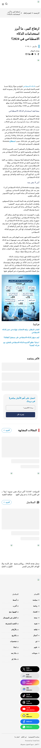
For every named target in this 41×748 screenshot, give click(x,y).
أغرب (15, 606)
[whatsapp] (32, 54)
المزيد (8, 430)
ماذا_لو (15, 659)
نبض (27, 676)
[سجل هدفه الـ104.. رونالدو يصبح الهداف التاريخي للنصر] (25, 551)
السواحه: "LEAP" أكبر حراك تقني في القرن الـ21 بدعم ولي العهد (26, 493)
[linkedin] (29, 54)
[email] (26, 54)
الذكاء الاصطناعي (29, 86)
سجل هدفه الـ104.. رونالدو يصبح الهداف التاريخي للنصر (26, 565)
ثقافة (35, 629)
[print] (38, 54)
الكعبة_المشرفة (11, 624)
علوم (35, 647)
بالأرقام (14, 630)
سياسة (35, 600)
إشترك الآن (20, 414)
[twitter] (35, 54)
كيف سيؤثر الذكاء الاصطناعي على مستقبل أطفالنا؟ (21, 337)
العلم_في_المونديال (10, 618)
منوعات (34, 653)
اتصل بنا (17, 737)
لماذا (15, 647)
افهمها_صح (13, 612)
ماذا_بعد (14, 653)
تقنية (35, 624)
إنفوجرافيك (27, 13)
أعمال (35, 635)
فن (36, 641)
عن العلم (24, 737)
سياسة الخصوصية (33, 737)
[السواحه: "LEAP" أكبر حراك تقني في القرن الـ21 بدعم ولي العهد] (25, 479)
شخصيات (14, 641)
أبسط (15, 600)
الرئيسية (36, 13)
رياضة (35, 606)
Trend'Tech (36, 740)
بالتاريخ (15, 636)
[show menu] (3, 4)
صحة (35, 618)
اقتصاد (35, 612)
